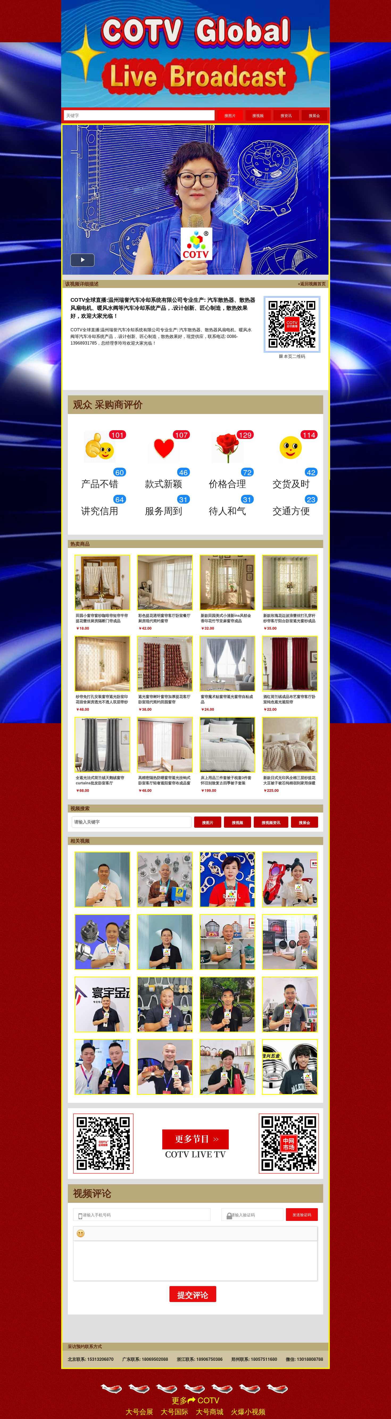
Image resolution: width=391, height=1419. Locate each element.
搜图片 (207, 822)
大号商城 (209, 1411)
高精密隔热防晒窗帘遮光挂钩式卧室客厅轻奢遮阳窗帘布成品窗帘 (164, 783)
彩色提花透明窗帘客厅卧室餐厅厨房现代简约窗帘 (164, 618)
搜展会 (304, 822)
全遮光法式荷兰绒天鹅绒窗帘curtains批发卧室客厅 (100, 780)
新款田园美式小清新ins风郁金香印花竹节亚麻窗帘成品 (226, 618)
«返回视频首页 (312, 284)
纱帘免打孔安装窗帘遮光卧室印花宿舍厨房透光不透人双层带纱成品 (102, 702)
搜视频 (237, 822)
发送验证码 (298, 1216)
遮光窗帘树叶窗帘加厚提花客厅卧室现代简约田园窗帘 (164, 699)
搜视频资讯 (271, 822)
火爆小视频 (248, 1411)
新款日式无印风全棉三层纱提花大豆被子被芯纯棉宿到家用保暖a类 (289, 783)
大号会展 (139, 1411)
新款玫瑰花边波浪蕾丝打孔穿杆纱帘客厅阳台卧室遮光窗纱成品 (289, 618)
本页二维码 (292, 324)
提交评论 (192, 1297)
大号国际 (174, 1411)
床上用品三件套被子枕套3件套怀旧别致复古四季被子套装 (226, 780)
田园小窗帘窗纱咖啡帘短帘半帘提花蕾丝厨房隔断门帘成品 (102, 618)
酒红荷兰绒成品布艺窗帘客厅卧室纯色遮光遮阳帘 (289, 699)
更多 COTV (195, 1400)
